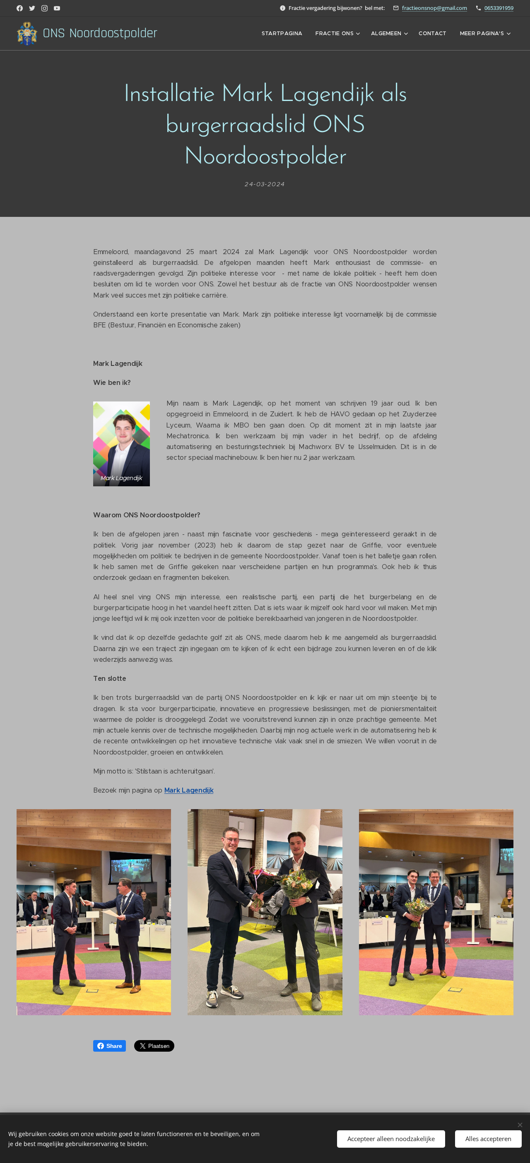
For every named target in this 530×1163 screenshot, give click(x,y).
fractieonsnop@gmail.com (434, 8)
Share (114, 1046)
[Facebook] (19, 8)
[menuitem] (284, 33)
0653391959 (498, 8)
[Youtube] (57, 8)
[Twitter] (32, 8)
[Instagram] (44, 8)
